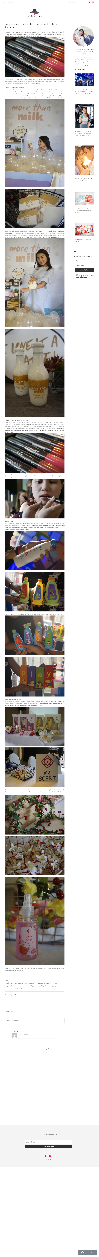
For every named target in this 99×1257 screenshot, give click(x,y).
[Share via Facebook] (6, 995)
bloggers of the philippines (26, 983)
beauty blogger (30, 986)
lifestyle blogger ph (11, 983)
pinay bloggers (40, 983)
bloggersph (8, 986)
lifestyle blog (40, 986)
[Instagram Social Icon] (93, 2)
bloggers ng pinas (51, 983)
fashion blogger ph (51, 986)
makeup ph (8, 989)
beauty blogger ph (19, 986)
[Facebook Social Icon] (90, 2)
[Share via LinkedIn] (15, 995)
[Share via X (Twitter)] (11, 995)
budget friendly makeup (20, 989)
